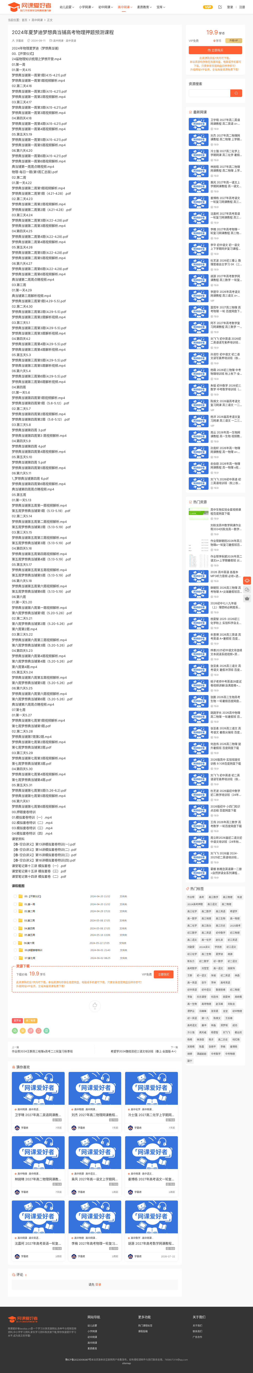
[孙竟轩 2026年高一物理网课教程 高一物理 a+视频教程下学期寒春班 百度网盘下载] (199, 452)
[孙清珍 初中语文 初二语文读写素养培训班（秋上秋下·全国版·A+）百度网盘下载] (199, 358)
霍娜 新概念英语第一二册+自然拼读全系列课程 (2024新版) (226, 872)
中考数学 (216, 1053)
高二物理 (226, 904)
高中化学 (135, 1109)
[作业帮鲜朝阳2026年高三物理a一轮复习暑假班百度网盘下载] (199, 545)
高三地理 (206, 918)
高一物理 (235, 918)
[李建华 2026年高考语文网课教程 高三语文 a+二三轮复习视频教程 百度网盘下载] (199, 296)
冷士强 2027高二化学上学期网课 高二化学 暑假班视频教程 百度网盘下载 (151, 1115)
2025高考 (235, 925)
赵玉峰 (219, 1004)
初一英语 (192, 1018)
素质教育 (143, 7)
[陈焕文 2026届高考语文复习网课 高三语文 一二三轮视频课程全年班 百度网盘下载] (199, 405)
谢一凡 (205, 1018)
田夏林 (226, 996)
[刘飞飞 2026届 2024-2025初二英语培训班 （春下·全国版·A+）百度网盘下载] (199, 857)
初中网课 (104, 7)
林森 (237, 975)
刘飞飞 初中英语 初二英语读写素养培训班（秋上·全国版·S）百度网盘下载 (226, 779)
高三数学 (213, 897)
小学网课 (85, 7)
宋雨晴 (190, 1046)
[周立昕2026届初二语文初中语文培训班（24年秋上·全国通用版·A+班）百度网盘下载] (199, 842)
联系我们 (197, 1331)
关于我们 (197, 1325)
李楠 (223, 1046)
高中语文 (90, 1173)
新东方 (190, 961)
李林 (213, 982)
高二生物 (206, 954)
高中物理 (79, 1109)
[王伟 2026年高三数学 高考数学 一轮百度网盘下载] (199, 826)
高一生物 (192, 1004)
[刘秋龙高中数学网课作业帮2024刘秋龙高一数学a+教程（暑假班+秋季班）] (199, 529)
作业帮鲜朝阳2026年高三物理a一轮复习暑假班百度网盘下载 (226, 544)
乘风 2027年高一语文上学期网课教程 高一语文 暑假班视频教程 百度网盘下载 (95, 1179)
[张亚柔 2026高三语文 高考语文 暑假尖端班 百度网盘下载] (199, 732)
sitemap (126, 1363)
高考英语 (225, 982)
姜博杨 (233, 1046)
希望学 (233, 911)
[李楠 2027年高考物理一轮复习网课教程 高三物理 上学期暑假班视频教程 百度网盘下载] (95, 1217)
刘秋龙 (231, 1004)
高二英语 (206, 932)
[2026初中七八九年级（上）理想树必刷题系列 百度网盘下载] (199, 607)
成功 (234, 1025)
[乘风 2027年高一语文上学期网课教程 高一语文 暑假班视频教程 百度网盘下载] (95, 1152)
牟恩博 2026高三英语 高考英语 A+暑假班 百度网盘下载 (226, 638)
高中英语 (71, 40)
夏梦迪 (17, 1020)
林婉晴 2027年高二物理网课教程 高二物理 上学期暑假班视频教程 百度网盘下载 (38, 1179)
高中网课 (124, 7)
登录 (98, 1284)
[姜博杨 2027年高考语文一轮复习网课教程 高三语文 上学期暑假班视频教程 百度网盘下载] (151, 1152)
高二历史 (223, 1039)
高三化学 (192, 911)
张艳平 (212, 1046)
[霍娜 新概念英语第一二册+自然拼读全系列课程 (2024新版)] (199, 873)
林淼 (213, 1025)
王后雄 (228, 1018)
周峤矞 (238, 996)
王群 (189, 975)
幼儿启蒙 (66, 7)
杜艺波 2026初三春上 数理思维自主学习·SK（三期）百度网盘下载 (226, 264)
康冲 (204, 1025)
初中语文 (206, 989)
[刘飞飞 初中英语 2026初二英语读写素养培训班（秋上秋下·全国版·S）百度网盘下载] (199, 343)
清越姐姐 (201, 1053)
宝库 (159, 7)
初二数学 (204, 961)
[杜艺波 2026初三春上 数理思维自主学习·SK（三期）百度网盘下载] (199, 265)
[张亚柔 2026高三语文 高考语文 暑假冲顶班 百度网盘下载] (199, 670)
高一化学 (206, 939)
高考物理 (206, 1004)
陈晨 (201, 1046)
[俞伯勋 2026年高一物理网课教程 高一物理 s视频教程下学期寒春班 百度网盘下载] (199, 468)
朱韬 (213, 975)
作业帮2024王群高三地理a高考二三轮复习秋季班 (42, 1051)
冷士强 (190, 1032)
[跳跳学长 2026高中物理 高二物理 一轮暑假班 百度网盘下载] (199, 717)
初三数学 (192, 932)
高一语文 (218, 968)
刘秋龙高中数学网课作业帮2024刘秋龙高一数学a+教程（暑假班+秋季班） (227, 528)
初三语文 (231, 947)
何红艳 (236, 1039)
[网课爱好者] (29, 7)
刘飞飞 (226, 1032)
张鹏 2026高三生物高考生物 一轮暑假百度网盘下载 (226, 700)
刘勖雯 (190, 947)
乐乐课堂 (201, 996)
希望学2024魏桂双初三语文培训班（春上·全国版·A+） (144, 1051)
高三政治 (206, 925)
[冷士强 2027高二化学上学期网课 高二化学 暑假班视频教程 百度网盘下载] (151, 1088)
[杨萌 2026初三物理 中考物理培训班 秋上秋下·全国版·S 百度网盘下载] (199, 374)
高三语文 (212, 904)
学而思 (218, 947)
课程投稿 (143, 1331)
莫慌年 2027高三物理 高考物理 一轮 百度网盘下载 (226, 311)
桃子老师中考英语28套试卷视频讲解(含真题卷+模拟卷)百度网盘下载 (226, 685)
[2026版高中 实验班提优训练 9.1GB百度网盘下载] (199, 764)
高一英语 (192, 982)
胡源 (230, 954)
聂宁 (189, 1060)
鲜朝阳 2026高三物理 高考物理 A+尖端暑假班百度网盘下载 (226, 591)
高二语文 (192, 939)
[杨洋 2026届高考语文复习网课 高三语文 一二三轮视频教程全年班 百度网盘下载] (199, 421)
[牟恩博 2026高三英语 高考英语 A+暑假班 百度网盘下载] (199, 639)
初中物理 (237, 1011)
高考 (201, 897)
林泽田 (200, 1039)
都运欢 (238, 1032)
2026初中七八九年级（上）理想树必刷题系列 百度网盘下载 (226, 607)
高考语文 (192, 1025)
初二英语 (225, 975)
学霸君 (20, 40)
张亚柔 (214, 1011)
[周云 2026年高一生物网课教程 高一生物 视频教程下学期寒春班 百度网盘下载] (199, 436)
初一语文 (201, 975)
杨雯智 (214, 1032)
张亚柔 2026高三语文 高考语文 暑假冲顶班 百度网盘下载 (226, 669)
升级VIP (233, 40)
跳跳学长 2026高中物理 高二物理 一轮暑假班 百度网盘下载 (225, 716)
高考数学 (192, 968)
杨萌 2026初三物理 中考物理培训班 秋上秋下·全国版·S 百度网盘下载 (226, 373)
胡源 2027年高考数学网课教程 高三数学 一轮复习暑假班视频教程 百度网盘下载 (150, 1243)
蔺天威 (202, 1032)
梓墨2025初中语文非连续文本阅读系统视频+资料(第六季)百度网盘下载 (226, 653)
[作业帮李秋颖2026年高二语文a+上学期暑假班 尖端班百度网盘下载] (199, 560)
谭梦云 (190, 1011)
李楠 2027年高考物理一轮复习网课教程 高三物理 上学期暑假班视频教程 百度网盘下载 (95, 1243)
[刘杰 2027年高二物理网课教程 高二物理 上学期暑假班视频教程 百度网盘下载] (95, 1088)
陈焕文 (217, 1018)
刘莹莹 (205, 968)
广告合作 (197, 1337)
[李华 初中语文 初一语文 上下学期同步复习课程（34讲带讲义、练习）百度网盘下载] (199, 249)
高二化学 (192, 925)
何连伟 (214, 996)
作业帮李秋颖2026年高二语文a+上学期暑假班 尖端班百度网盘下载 (226, 560)
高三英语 (220, 911)
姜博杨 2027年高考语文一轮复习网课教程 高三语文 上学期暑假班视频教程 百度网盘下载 (151, 1179)
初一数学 (218, 961)
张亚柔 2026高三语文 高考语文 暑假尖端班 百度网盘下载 (226, 732)
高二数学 (206, 911)
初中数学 (220, 932)
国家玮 (231, 968)
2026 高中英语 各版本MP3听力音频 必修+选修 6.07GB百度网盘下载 (226, 575)
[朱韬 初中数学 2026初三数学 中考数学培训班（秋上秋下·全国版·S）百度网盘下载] (199, 390)
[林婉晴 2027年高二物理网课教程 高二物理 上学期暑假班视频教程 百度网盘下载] (38, 1152)
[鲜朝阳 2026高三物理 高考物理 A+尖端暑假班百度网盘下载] (199, 592)
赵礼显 (219, 939)
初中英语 (192, 989)
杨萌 (189, 1039)
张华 (204, 982)
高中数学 (135, 1238)
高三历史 (220, 925)
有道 (239, 897)
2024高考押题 (195, 904)
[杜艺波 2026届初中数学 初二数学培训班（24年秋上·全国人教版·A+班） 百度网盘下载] (199, 795)
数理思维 (220, 989)
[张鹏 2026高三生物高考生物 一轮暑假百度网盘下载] (199, 701)
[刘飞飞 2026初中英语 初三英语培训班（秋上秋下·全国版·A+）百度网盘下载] (199, 483)
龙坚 (225, 1011)
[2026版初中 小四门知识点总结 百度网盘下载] (199, 810)
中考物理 (230, 1053)
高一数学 (192, 918)
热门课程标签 (145, 1325)
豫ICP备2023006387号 (78, 1359)
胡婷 (189, 1053)
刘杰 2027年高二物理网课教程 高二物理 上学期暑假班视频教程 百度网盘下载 (94, 1115)
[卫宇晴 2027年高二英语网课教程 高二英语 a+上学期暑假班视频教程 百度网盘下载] (38, 1088)
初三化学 (192, 954)
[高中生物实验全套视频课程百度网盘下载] (199, 514)
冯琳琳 (202, 1011)
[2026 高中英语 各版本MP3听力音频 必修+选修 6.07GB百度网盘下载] (199, 576)
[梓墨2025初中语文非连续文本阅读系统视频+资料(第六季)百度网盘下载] (199, 654)
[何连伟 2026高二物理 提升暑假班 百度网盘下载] (199, 748)
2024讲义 (204, 947)
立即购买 (163, 974)
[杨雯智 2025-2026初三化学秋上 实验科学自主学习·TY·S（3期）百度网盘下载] (199, 623)
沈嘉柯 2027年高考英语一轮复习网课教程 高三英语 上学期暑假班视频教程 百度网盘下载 (38, 1243)
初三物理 (235, 932)
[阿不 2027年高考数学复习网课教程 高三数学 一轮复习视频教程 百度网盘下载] (199, 327)
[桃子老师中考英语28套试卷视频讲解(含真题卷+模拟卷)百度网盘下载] (199, 685)
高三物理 (30, 1020)
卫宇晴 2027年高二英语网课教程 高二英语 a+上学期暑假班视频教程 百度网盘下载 (38, 1115)
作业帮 (190, 897)
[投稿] (220, 7)
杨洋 (211, 1039)
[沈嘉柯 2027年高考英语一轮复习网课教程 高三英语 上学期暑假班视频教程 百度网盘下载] (38, 1217)
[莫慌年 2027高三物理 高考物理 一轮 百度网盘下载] (199, 311)
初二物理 (235, 989)
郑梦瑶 (224, 1025)
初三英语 (232, 939)
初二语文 (232, 961)
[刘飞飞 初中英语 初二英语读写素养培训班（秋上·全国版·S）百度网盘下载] (199, 779)
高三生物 (220, 918)
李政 (189, 996)
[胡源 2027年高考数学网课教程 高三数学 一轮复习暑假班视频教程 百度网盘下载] (151, 1217)
